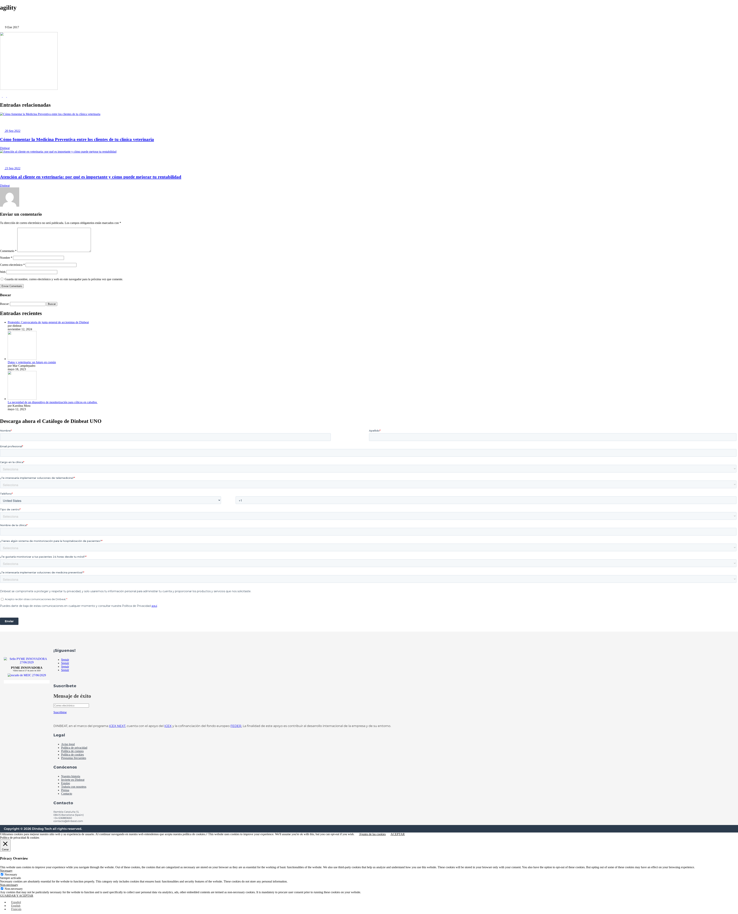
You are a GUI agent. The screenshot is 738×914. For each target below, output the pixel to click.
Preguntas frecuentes (73, 758)
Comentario (8, 251)
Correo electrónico (12, 264)
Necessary (11, 874)
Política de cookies (72, 754)
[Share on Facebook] (1, 96)
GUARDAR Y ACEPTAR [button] (16, 895)
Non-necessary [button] (9, 885)
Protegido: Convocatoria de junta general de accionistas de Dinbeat (48, 322)
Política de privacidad (74, 747)
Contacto (66, 793)
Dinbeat (5, 148)
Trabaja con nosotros (73, 786)
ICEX (168, 726)
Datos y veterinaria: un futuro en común (32, 362)
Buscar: (4, 303)
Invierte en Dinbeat (72, 779)
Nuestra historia (70, 776)
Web (3, 272)
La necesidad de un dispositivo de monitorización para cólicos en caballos (53, 402)
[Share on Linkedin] (8, 96)
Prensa (65, 790)
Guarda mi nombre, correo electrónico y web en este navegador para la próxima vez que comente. (64, 279)
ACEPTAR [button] (398, 834)
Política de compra (72, 751)
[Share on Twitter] (5, 96)
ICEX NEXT (117, 726)
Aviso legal (68, 744)
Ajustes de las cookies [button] (372, 834)
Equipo (65, 783)
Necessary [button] (6, 870)
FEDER (235, 726)
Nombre (6, 257)
